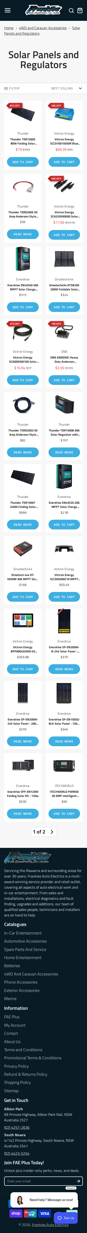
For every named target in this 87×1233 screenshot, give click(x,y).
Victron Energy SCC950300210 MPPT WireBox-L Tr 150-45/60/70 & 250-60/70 (64, 570)
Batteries (12, 966)
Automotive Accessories (25, 941)
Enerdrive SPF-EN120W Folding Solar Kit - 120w (23, 787)
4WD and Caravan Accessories (43, 28)
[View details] (27, 858)
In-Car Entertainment (23, 933)
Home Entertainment (22, 958)
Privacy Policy (16, 1066)
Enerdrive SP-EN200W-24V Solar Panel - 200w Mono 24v (23, 715)
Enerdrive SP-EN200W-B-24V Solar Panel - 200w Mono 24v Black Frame (64, 643)
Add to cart (23, 162)
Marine (10, 999)
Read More (23, 234)
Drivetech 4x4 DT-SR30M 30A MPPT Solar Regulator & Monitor (23, 570)
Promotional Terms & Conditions (32, 1058)
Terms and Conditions (23, 1050)
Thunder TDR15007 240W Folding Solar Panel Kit (23, 498)
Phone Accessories (20, 982)
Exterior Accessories (21, 991)
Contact (11, 1033)
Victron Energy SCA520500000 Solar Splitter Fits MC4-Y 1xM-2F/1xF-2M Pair (64, 208)
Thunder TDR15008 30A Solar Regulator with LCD (64, 426)
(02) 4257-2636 (16, 1127)
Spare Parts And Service (25, 950)
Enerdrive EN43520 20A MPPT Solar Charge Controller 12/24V (64, 498)
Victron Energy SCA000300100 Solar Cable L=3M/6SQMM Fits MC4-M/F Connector (23, 353)
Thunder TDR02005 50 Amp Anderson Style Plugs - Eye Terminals (23, 208)
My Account (14, 1025)
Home (8, 28)
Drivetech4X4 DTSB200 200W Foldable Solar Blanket (64, 281)
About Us (12, 1042)
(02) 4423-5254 (16, 1153)
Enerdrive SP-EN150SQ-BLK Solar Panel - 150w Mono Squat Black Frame (64, 715)
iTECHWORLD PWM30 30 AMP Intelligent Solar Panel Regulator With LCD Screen (64, 787)
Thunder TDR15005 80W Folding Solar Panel (23, 135)
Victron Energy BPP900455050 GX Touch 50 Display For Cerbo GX (23, 643)
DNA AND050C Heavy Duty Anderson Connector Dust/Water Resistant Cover (64, 353)
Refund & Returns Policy (25, 1074)
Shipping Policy (17, 1082)
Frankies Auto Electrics (50, 1224)
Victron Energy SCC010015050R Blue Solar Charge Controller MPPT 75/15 (64, 135)
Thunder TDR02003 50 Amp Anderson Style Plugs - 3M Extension (23, 426)
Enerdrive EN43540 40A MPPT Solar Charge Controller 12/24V (23, 281)
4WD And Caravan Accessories (31, 974)
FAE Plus (11, 1017)
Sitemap (11, 1091)
